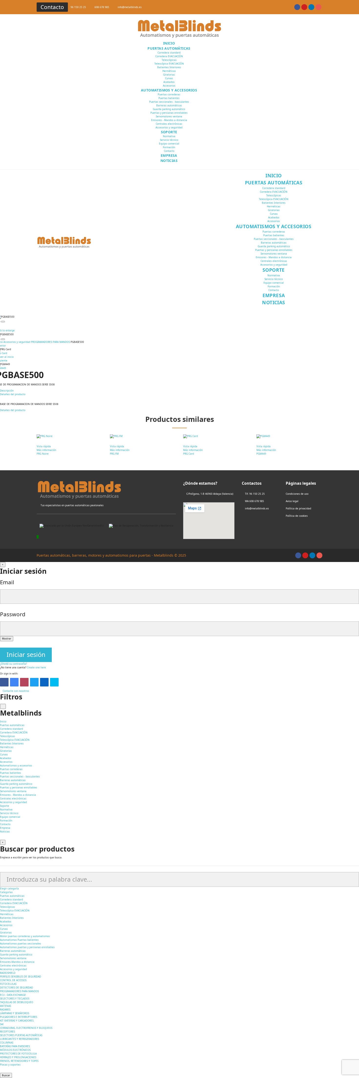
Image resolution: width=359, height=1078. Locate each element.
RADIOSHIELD (7, 973)
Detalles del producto (12, 410)
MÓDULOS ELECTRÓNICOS (15, 1050)
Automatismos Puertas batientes (19, 940)
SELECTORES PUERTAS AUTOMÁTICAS (21, 1035)
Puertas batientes (169, 98)
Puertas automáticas (12, 896)
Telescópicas (169, 60)
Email (7, 582)
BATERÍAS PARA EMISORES (15, 1046)
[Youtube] (304, 7)
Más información (46, 450)
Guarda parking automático (169, 109)
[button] (52, 7)
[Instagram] (318, 7)
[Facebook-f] (297, 7)
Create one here (36, 667)
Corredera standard (169, 52)
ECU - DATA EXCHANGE (13, 995)
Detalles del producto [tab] (12, 394)
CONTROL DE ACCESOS (13, 980)
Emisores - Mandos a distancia (169, 120)
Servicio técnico (169, 140)
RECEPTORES (7, 1031)
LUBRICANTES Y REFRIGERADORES (19, 1039)
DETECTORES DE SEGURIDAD (16, 987)
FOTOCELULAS (8, 984)
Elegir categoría (9, 888)
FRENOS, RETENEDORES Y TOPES (19, 1061)
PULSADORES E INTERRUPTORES (18, 1017)
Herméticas (169, 71)
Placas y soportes (10, 1064)
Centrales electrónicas (169, 123)
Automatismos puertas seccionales (20, 943)
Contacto (169, 151)
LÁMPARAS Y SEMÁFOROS (14, 1013)
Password (12, 614)
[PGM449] (289, 436)
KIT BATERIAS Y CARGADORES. (17, 1020)
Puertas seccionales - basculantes (169, 101)
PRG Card (188, 453)
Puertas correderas (169, 94)
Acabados (169, 82)
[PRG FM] (143, 436)
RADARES (5, 1009)
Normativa (169, 136)
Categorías (6, 892)
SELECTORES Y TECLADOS (14, 998)
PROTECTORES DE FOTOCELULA (18, 1053)
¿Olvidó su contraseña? (13, 663)
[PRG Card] (216, 436)
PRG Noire (43, 453)
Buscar (6, 1075)
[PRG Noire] (70, 436)
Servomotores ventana (169, 116)
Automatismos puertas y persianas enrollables (27, 947)
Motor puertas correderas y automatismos (25, 936)
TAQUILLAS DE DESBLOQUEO (16, 1002)
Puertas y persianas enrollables (169, 112)
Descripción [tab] (7, 390)
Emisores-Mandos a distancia (17, 962)
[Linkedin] (311, 7)
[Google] (14, 682)
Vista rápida (44, 446)
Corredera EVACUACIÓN (169, 56)
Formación (169, 147)
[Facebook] (4, 682)
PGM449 (261, 453)
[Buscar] (218, 105)
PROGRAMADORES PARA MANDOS (19, 991)
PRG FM (114, 453)
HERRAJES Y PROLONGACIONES (18, 1057)
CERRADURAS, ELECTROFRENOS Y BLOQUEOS (26, 1028)
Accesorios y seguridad (169, 127)
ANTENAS (5, 1006)
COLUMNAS (6, 1042)
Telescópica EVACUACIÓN (169, 63)
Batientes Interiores (169, 67)
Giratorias (169, 74)
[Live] (54, 682)
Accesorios (169, 85)
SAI (1, 1024)
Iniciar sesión (26, 654)
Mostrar (6, 638)
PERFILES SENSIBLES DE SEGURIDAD (20, 976)
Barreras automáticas (169, 105)
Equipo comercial (169, 143)
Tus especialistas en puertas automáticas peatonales (72, 505)
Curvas (169, 78)
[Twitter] (34, 682)
